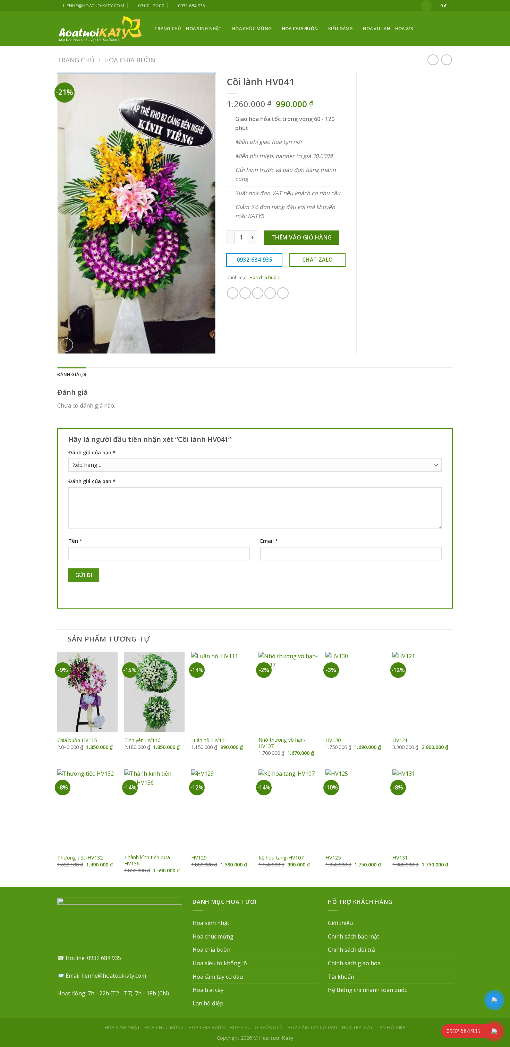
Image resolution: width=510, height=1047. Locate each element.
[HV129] (221, 809)
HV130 (333, 740)
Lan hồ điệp (208, 1003)
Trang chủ (167, 28)
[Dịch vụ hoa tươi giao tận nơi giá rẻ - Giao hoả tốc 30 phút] (100, 29)
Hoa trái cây (208, 990)
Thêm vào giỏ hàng (301, 237)
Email (269, 541)
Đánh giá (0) (71, 374)
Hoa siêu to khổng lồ (220, 963)
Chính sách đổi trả (351, 949)
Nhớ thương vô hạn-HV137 (281, 743)
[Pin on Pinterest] (270, 293)
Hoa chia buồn (300, 28)
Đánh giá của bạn (92, 452)
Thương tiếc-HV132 (80, 858)
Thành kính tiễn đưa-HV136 (148, 860)
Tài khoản (341, 976)
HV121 (400, 740)
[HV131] (422, 809)
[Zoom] (66, 345)
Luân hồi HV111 (209, 740)
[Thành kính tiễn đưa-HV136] (154, 809)
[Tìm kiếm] (450, 28)
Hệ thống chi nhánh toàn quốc (367, 990)
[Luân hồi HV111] (221, 692)
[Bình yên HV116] (154, 692)
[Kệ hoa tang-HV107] (288, 809)
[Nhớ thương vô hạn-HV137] (288, 692)
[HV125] (355, 809)
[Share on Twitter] (245, 293)
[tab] (71, 374)
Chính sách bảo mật (353, 936)
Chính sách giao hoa (354, 963)
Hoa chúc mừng (252, 28)
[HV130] (355, 692)
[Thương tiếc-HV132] (87, 809)
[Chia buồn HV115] (87, 692)
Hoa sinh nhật (204, 28)
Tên (75, 541)
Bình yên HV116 (142, 740)
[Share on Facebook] (232, 293)
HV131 (400, 858)
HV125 (333, 858)
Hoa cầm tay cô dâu (218, 976)
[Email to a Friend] (257, 293)
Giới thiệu (340, 923)
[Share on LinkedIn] (283, 293)
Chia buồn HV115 (77, 740)
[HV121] (422, 692)
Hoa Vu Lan (376, 28)
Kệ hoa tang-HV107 (281, 858)
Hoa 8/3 (404, 28)
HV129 (198, 858)
